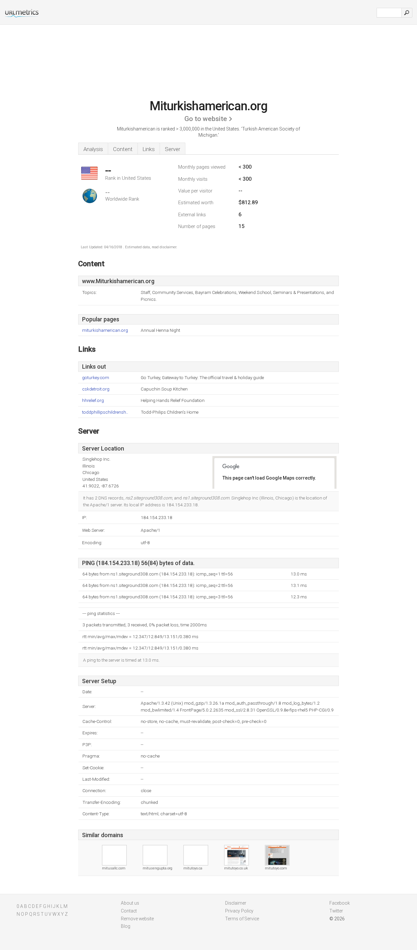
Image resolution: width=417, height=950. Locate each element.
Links (149, 149)
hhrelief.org (93, 400)
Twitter (336, 910)
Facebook (339, 903)
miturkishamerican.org (105, 330)
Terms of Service (242, 918)
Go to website (205, 119)
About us (130, 903)
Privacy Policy (239, 910)
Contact (129, 910)
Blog (125, 926)
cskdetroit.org (95, 389)
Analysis (93, 149)
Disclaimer (235, 903)
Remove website (137, 918)
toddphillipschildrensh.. (105, 412)
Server (172, 149)
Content (123, 149)
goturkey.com (95, 377)
